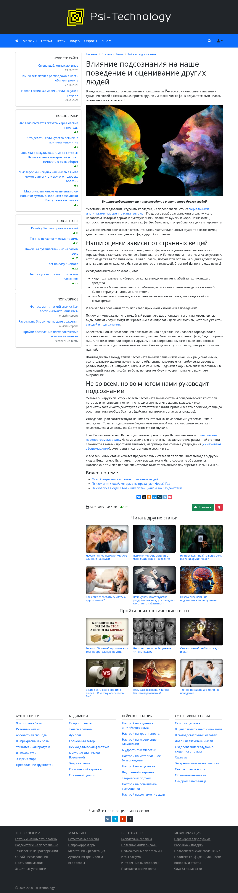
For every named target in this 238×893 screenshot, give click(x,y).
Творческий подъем (136, 778)
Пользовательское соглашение (197, 851)
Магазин (30, 41)
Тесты (60, 41)
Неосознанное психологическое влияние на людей (106, 557)
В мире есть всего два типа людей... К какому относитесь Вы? (105, 693)
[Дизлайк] (219, 507)
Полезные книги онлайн (139, 845)
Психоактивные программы (141, 851)
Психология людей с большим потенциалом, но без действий (137, 488)
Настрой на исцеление (138, 766)
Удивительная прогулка (33, 747)
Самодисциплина (187, 723)
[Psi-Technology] (119, 17)
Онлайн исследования (31, 857)
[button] (208, 41)
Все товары (76, 863)
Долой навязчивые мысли (194, 741)
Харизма (181, 757)
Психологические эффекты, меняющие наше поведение (151, 557)
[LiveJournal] (159, 497)
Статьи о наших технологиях (36, 839)
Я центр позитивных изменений (198, 729)
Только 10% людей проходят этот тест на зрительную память (107, 650)
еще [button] (105, 41)
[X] (144, 497)
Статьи (46, 41)
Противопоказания (29, 863)
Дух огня (75, 735)
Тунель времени (81, 729)
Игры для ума (131, 857)
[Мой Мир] (154, 497)
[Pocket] (170, 497)
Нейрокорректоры (81, 845)
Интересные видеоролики (140, 863)
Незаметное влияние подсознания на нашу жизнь (198, 598)
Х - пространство (81, 723)
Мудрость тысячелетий (139, 750)
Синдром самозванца (190, 781)
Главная (91, 54)
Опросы (90, 41)
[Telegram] (165, 497)
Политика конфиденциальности (197, 857)
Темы (119, 54)
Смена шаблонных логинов (58, 65)
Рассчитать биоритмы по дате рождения (48, 321)
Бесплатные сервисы (136, 839)
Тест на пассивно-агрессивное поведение (199, 691)
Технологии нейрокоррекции (36, 851)
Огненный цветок (82, 775)
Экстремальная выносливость (197, 763)
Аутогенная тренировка (85, 857)
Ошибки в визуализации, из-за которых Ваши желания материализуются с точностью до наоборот (49, 159)
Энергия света (79, 763)
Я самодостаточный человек (196, 735)
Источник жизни (28, 729)
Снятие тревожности (190, 769)
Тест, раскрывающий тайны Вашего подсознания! (151, 691)
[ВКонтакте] (138, 497)
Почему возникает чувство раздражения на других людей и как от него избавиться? (154, 600)
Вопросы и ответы (187, 863)
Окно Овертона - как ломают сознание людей (125, 479)
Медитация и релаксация (86, 851)
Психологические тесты (138, 869)
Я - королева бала (29, 723)
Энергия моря (26, 759)
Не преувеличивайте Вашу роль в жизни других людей (201, 557)
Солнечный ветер (82, 741)
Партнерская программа (192, 839)
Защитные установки (30, 869)
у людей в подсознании (103, 324)
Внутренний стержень (138, 772)
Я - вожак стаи (26, 753)
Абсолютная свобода (31, 735)
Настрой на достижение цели (143, 794)
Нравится (204, 507)
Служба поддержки (188, 869)
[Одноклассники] (149, 497)
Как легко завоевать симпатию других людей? (106, 598)
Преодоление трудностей (34, 765)
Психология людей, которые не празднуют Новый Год (131, 484)
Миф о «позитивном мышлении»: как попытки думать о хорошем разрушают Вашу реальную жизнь (49, 198)
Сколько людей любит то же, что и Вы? (201, 650)
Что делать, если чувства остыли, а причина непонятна (52, 142)
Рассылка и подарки (188, 845)
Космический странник (86, 769)
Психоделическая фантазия (89, 747)
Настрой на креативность (141, 734)
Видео (75, 41)
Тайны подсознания (142, 54)
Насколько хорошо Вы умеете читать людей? (152, 650)
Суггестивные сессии (83, 839)
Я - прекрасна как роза (32, 741)
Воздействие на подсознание (36, 845)
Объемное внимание (190, 775)
